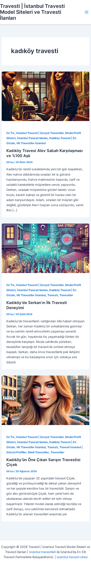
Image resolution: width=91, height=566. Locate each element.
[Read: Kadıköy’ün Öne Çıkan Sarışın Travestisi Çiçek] (45, 400)
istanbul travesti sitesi (72, 557)
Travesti (52, 295)
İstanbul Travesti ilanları (32, 138)
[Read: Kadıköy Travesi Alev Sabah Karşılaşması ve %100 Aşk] (45, 96)
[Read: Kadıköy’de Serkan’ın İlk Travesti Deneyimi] (45, 248)
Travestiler (66, 295)
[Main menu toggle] (86, 12)
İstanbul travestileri (42, 552)
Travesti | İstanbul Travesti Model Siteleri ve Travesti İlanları (32, 12)
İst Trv (10, 133)
